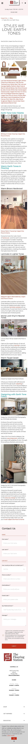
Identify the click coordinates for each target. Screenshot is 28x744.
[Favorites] (22, 3)
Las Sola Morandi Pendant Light (11, 80)
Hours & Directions (14, 675)
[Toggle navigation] (2, 3)
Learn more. (11, 735)
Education (7, 720)
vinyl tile (16, 345)
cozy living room (12, 438)
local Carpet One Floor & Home (14, 519)
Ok (14, 738)
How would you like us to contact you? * (12, 565)
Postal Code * (5, 595)
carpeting (19, 384)
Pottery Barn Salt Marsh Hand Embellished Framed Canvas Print (13, 97)
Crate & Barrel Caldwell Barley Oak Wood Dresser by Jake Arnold (14, 88)
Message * (4, 615)
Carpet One (4, 18)
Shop (5, 707)
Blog (11, 18)
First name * (5, 539)
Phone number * (6, 574)
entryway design (10, 498)
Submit (14, 646)
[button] (19, 3)
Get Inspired (7, 713)
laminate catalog (15, 307)
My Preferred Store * (7, 605)
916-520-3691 (14, 12)
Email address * (6, 585)
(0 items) (25, 3)
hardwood (5, 238)
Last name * (5, 549)
